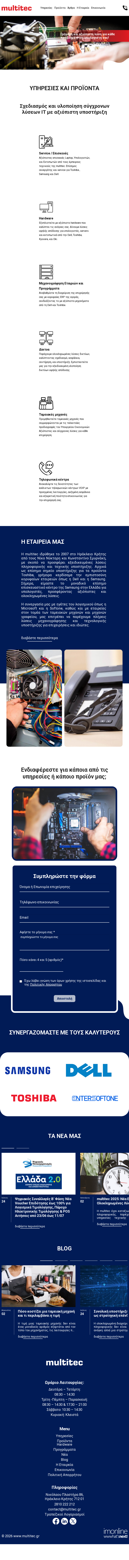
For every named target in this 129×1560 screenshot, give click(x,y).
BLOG (64, 1248)
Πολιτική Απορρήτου (64, 1475)
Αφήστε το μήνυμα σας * (37, 932)
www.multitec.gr (26, 1536)
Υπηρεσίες (46, 7)
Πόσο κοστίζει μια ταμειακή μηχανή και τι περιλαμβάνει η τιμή (46, 1313)
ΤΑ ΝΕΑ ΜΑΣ (64, 1136)
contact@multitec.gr (64, 1509)
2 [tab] (64, 62)
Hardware (64, 1444)
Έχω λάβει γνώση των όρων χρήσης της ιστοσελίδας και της (65, 982)
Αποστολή (64, 998)
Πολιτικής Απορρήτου (46, 984)
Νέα (64, 1455)
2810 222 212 (64, 1504)
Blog (64, 1460)
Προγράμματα (64, 1449)
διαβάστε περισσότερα (39, 638)
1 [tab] (58, 62)
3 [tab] (70, 62)
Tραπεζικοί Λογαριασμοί (64, 1514)
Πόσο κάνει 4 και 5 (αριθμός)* (41, 960)
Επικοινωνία (98, 7)
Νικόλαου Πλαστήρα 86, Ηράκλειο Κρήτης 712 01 (64, 1497)
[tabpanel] (64, 41)
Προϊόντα (59, 7)
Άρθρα (71, 7)
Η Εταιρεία (83, 7)
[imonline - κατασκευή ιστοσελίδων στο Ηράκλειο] (115, 1533)
